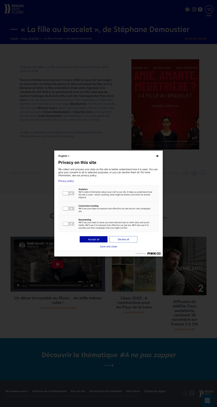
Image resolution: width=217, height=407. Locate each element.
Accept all (93, 239)
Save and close (108, 246)
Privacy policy (66, 181)
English (62, 155)
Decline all (123, 239)
